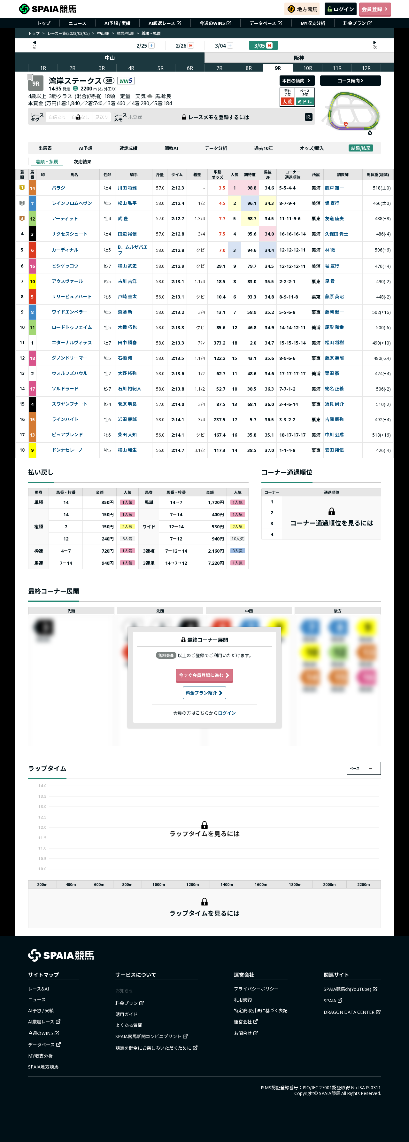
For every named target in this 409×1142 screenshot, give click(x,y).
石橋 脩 (125, 358)
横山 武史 (127, 266)
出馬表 (45, 148)
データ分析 (216, 148)
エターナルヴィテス (72, 343)
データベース (263, 23)
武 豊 (123, 218)
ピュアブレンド (67, 435)
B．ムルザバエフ (133, 250)
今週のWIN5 (212, 23)
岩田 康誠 (127, 419)
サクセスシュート (70, 234)
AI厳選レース (162, 23)
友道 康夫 (334, 218)
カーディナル (65, 250)
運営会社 (243, 1021)
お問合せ (243, 1033)
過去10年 (263, 148)
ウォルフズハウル (70, 373)
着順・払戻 (47, 161)
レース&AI (38, 988)
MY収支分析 (313, 23)
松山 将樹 (334, 343)
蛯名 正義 (334, 389)
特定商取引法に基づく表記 (261, 1010)
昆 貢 (330, 281)
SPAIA (330, 1000)
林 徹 (330, 250)
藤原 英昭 (334, 296)
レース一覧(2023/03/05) (68, 33)
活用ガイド (126, 1014)
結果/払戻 (125, 33)
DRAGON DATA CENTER (349, 1011)
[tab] (47, 161)
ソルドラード (65, 389)
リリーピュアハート (72, 296)
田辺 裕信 (127, 234)
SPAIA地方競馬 (43, 1066)
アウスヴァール (67, 281)
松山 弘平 (127, 203)
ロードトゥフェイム (72, 327)
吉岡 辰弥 (334, 419)
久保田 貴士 (336, 234)
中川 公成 (334, 435)
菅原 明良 (127, 404)
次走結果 (82, 161)
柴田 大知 (127, 435)
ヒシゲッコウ (65, 266)
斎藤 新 (125, 312)
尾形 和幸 (334, 327)
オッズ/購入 (312, 148)
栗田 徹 (332, 373)
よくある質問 (128, 1025)
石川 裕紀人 (129, 389)
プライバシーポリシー (256, 988)
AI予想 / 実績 (117, 23)
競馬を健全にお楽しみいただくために (153, 1047)
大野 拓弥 (127, 373)
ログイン (344, 9)
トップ (43, 23)
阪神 (299, 57)
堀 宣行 (332, 203)
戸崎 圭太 (127, 296)
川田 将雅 (127, 188)
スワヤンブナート (70, 404)
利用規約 (243, 999)
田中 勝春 (127, 343)
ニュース (77, 23)
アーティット (65, 218)
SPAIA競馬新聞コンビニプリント (148, 1036)
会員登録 (372, 9)
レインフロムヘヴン (72, 203)
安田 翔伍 (334, 450)
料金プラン (354, 23)
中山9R (103, 33)
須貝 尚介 (334, 404)
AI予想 (85, 148)
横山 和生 (127, 450)
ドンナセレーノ (67, 450)
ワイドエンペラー (70, 312)
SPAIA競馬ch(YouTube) (347, 988)
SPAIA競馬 (329, 1093)
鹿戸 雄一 (334, 188)
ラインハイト (65, 419)
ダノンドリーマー (70, 358)
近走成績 (128, 148)
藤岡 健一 (334, 312)
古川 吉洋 (127, 281)
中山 (110, 57)
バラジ (58, 188)
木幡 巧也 (127, 327)
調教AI (171, 148)
